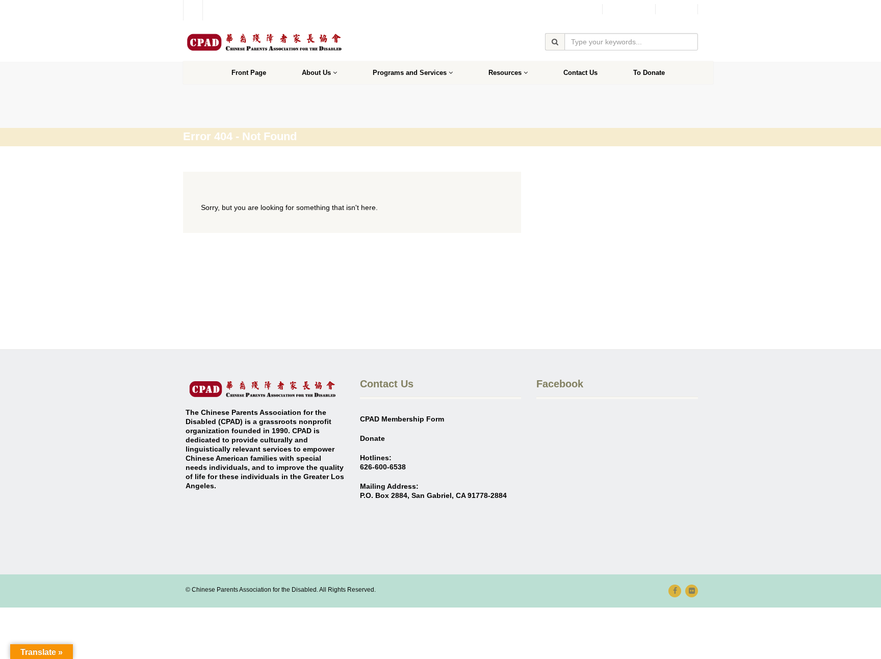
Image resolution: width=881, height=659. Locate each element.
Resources (505, 72)
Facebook (629, 9)
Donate (676, 9)
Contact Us (580, 72)
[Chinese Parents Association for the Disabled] (264, 42)
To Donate (649, 72)
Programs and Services (410, 72)
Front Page (248, 72)
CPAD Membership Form (402, 419)
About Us (316, 72)
